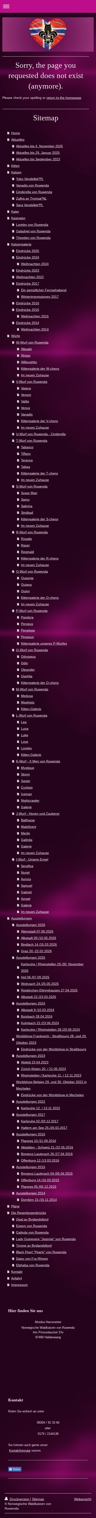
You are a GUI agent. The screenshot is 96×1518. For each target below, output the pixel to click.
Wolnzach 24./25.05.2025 (40, 984)
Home (15, 133)
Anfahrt (16, 1278)
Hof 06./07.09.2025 (35, 977)
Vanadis (27, 414)
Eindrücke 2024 (27, 257)
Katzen (16, 172)
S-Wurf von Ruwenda (32, 486)
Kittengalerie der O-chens (40, 683)
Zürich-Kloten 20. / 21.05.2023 (43, 1069)
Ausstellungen (21, 918)
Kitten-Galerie (31, 709)
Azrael (25, 899)
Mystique (27, 768)
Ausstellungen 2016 (30, 1134)
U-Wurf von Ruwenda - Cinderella (41, 434)
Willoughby (29, 362)
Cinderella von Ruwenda (34, 192)
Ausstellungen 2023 (30, 1056)
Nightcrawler (30, 800)
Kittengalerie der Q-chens (40, 597)
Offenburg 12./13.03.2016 (40, 1160)
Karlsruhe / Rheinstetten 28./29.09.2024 (50, 1029)
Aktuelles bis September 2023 (38, 159)
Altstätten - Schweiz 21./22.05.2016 (47, 1147)
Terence (27, 460)
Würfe (15, 336)
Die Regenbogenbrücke (28, 1213)
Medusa (27, 696)
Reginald (27, 552)
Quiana (26, 584)
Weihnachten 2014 (35, 329)
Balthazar (28, 820)
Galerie (26, 807)
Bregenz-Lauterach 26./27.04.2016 (47, 1154)
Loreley (26, 748)
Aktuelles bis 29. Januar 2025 (38, 152)
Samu (25, 499)
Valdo (25, 401)
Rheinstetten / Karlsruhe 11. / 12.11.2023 (51, 1075)
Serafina (27, 866)
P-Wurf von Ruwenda (32, 611)
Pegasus (27, 637)
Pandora (27, 617)
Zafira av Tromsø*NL (31, 198)
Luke (24, 735)
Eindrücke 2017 (27, 283)
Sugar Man (29, 493)
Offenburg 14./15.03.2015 (40, 1180)
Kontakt (16, 1272)
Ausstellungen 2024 (30, 1003)
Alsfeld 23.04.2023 (34, 1062)
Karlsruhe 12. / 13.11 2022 (40, 1108)
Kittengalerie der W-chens (40, 368)
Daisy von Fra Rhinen (32, 1258)
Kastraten (18, 218)
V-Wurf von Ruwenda (31, 382)
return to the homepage (63, 98)
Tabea (25, 467)
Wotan (26, 355)
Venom (26, 395)
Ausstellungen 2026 (30, 925)
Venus (25, 408)
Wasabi (26, 349)
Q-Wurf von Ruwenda (32, 571)
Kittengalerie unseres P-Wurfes (44, 643)
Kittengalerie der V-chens (39, 421)
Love (24, 741)
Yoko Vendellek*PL (30, 179)
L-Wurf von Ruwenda (31, 715)
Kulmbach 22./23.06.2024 (40, 1023)
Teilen (16, 1469)
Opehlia (26, 676)
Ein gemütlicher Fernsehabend (43, 290)
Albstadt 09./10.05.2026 (38, 938)
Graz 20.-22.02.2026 (36, 951)
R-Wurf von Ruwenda (32, 532)
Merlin (25, 833)
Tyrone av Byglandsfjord (34, 1245)
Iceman (26, 794)
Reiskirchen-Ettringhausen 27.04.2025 (49, 990)
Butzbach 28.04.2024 (36, 1016)
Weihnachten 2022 (30, 277)
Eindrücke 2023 (27, 270)
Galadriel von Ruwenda (33, 231)
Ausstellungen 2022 (30, 1101)
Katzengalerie (21, 244)
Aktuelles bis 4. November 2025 (39, 146)
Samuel (26, 885)
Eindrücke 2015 (27, 310)
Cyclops (27, 787)
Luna (24, 728)
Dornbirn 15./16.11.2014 (39, 1200)
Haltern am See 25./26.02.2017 (44, 1128)
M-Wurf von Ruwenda (32, 689)
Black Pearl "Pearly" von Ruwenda (41, 1252)
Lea (24, 722)
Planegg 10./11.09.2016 (38, 1141)
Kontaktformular (20, 1450)
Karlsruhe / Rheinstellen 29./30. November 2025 (52, 967)
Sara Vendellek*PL (29, 205)
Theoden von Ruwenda (33, 238)
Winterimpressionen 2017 (40, 296)
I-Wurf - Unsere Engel (32, 859)
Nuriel (25, 872)
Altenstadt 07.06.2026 (37, 931)
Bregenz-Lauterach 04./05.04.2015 (47, 1173)
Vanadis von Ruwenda (32, 185)
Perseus (27, 624)
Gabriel (26, 892)
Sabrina (26, 506)
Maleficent (28, 827)
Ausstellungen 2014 (30, 1193)
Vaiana (26, 388)
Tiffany (26, 454)
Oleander (28, 669)
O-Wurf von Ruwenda (32, 650)
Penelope (28, 630)
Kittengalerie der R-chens (39, 558)
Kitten (15, 166)
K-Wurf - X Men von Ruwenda (38, 761)
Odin (24, 663)
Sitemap (38, 1499)
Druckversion (19, 1499)
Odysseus (28, 656)
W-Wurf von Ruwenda (32, 342)
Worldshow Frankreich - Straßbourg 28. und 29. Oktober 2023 (51, 1039)
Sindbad (27, 512)
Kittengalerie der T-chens (39, 473)
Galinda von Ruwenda (32, 1232)
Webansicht (82, 1499)
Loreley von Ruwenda (32, 224)
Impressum (19, 1285)
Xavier (25, 781)
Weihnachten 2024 (35, 264)
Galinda (26, 840)
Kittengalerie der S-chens (39, 519)
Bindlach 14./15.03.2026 (39, 944)
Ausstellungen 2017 (30, 1114)
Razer (25, 545)
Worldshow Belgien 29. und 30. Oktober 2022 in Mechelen (51, 1085)
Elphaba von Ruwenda (32, 1265)
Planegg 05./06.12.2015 (38, 1186)
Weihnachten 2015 (35, 316)
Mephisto (27, 702)
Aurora (26, 879)
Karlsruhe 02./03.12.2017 (39, 1121)
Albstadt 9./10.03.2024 (37, 1010)
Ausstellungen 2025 (30, 957)
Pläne (15, 1206)
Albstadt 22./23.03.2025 (38, 997)
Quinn (25, 591)
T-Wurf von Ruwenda (31, 440)
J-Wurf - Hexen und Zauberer (38, 813)
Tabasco (27, 447)
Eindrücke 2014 (27, 323)
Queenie (27, 578)
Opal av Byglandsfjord (32, 1219)
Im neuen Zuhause (35, 375)
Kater (15, 211)
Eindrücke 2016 (27, 303)
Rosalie (26, 539)
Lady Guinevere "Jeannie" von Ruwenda (46, 1239)
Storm (25, 774)
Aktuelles (17, 139)
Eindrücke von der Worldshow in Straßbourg (53, 1049)
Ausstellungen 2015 (30, 1167)
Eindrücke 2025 (27, 251)
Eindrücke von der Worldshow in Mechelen (52, 1095)
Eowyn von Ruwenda (31, 1226)
